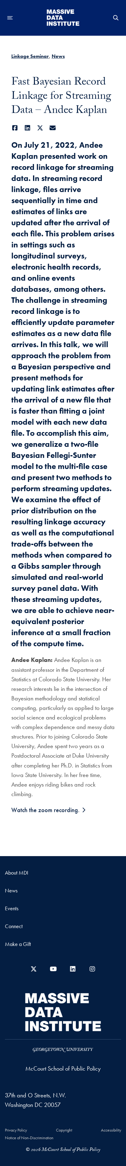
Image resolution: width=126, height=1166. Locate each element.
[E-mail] (53, 128)
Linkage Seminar (30, 56)
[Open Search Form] (116, 18)
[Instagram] (92, 969)
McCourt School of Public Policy (63, 1068)
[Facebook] (15, 128)
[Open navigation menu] (10, 18)
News (58, 56)
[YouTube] (53, 969)
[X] (40, 128)
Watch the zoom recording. (45, 810)
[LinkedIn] (27, 128)
